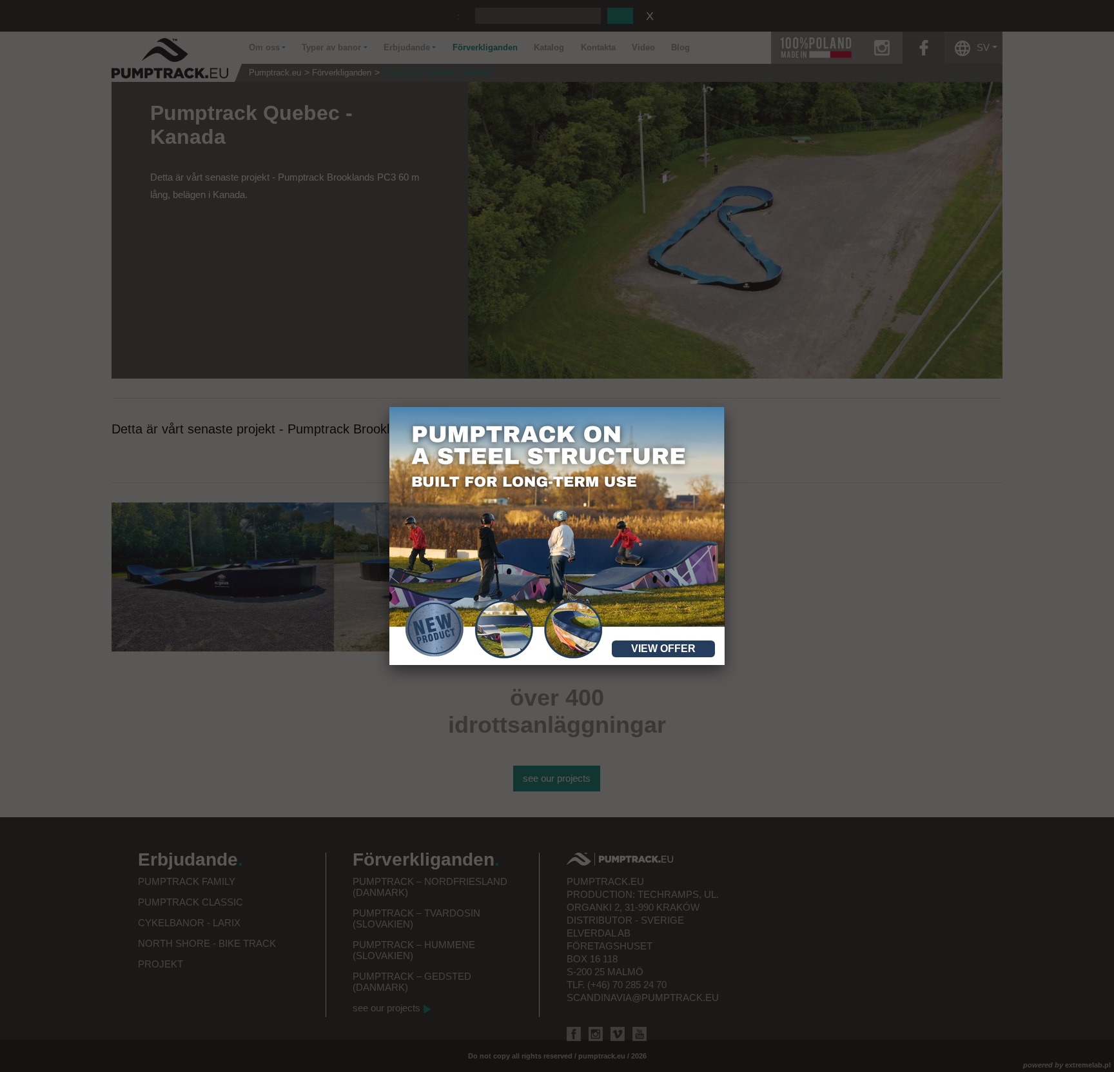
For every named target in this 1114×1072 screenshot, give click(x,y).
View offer (663, 648)
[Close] (724, 407)
